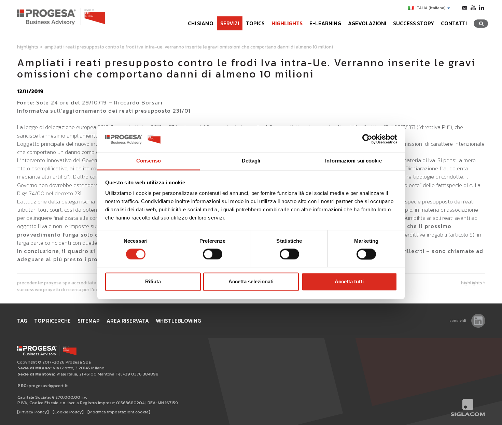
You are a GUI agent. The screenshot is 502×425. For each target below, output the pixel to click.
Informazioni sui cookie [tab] (353, 161)
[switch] (212, 254)
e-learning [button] (325, 23)
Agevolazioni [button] (367, 23)
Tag (22, 321)
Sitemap (89, 321)
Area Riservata (128, 321)
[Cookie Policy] (68, 412)
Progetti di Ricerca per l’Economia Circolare (88, 289)
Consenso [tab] (148, 161)
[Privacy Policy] (33, 412)
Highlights (287, 23)
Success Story (413, 23)
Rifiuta (153, 282)
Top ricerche (52, 321)
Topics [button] (255, 23)
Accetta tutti (349, 282)
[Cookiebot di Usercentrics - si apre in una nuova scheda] (367, 139)
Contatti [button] (454, 23)
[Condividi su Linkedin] (478, 321)
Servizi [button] (229, 23)
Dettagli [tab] (251, 161)
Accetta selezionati (251, 282)
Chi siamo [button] (200, 23)
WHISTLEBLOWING (178, 321)
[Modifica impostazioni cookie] (118, 412)
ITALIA (431, 8)
